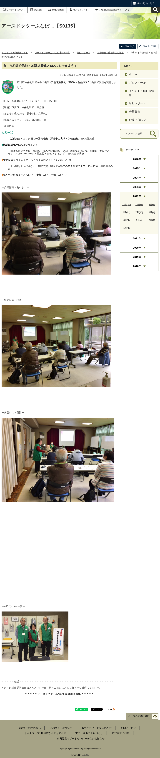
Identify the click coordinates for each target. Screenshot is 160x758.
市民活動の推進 (121, 733)
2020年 (137, 247)
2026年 (137, 159)
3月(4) (139, 220)
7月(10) (139, 212)
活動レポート (83, 52)
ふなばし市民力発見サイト (15, 52)
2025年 (137, 168)
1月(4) (126, 228)
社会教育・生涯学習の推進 (110, 52)
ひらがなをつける (146, 3)
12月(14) (126, 204)
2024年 (137, 178)
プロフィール (137, 82)
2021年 (137, 238)
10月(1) (139, 204)
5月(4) (126, 220)
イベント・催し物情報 (141, 93)
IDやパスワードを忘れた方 (97, 728)
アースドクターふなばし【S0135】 (52, 52)
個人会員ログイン (81, 10)
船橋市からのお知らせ (53, 733)
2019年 (137, 257)
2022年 (137, 196)
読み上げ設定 (149, 46)
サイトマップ (32, 733)
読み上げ (129, 46)
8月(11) (126, 212)
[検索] (153, 133)
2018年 (137, 266)
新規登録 (38, 10)
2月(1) (152, 220)
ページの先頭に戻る (138, 716)
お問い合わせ (58, 10)
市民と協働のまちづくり (89, 733)
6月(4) (152, 212)
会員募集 (134, 111)
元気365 (85, 755)
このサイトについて (16, 10)
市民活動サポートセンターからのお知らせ (81, 738)
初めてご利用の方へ (29, 728)
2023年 (137, 187)
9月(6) (152, 204)
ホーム (133, 74)
